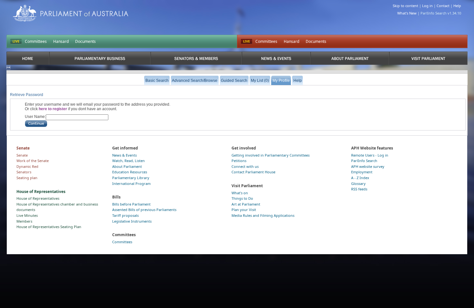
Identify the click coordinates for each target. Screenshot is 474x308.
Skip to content (405, 5)
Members (24, 221)
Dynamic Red (27, 166)
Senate (22, 155)
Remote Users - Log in (369, 155)
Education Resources (129, 171)
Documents (85, 41)
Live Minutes (27, 215)
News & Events (124, 155)
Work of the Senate (32, 160)
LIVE (16, 41)
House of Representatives (37, 198)
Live (246, 41)
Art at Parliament (246, 204)
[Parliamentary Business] (100, 58)
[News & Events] (276, 58)
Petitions (239, 160)
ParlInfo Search (364, 160)
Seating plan (26, 177)
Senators (23, 171)
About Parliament (127, 166)
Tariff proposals (125, 215)
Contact (443, 5)
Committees (36, 41)
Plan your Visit (244, 209)
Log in (427, 5)
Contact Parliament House (253, 171)
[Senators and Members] (196, 58)
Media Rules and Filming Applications (263, 215)
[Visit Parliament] (428, 58)
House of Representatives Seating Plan (48, 226)
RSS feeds (359, 189)
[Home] (27, 58)
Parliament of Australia (70, 13)
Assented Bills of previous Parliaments (144, 209)
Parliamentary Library (130, 177)
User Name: (35, 116)
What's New (407, 13)
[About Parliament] (350, 58)
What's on (240, 192)
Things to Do (242, 198)
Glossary (358, 183)
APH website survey (367, 166)
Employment (361, 171)
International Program (131, 183)
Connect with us (245, 166)
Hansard (61, 41)
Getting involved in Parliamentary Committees (271, 155)
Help (457, 5)
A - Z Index (360, 177)
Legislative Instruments (132, 221)
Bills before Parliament (131, 204)
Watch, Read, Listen (128, 160)
